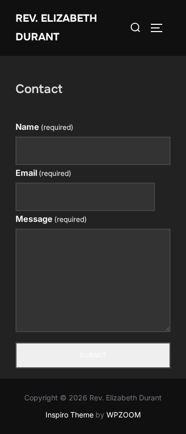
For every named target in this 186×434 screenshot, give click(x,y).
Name (44, 127)
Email (43, 173)
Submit (93, 355)
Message (51, 219)
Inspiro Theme (69, 414)
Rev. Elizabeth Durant (56, 27)
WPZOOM (123, 414)
